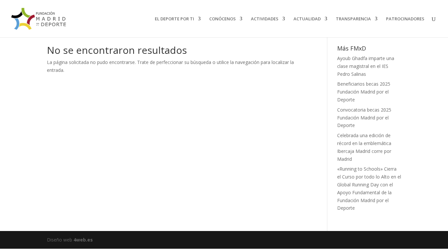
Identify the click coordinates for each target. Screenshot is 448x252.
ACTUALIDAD (307, 19)
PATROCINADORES (405, 19)
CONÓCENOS (222, 19)
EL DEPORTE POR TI (174, 19)
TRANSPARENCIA (353, 19)
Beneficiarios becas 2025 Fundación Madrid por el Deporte (363, 92)
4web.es (83, 240)
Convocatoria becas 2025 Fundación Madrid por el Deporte (364, 118)
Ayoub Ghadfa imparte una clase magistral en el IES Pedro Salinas (365, 66)
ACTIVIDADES (264, 19)
